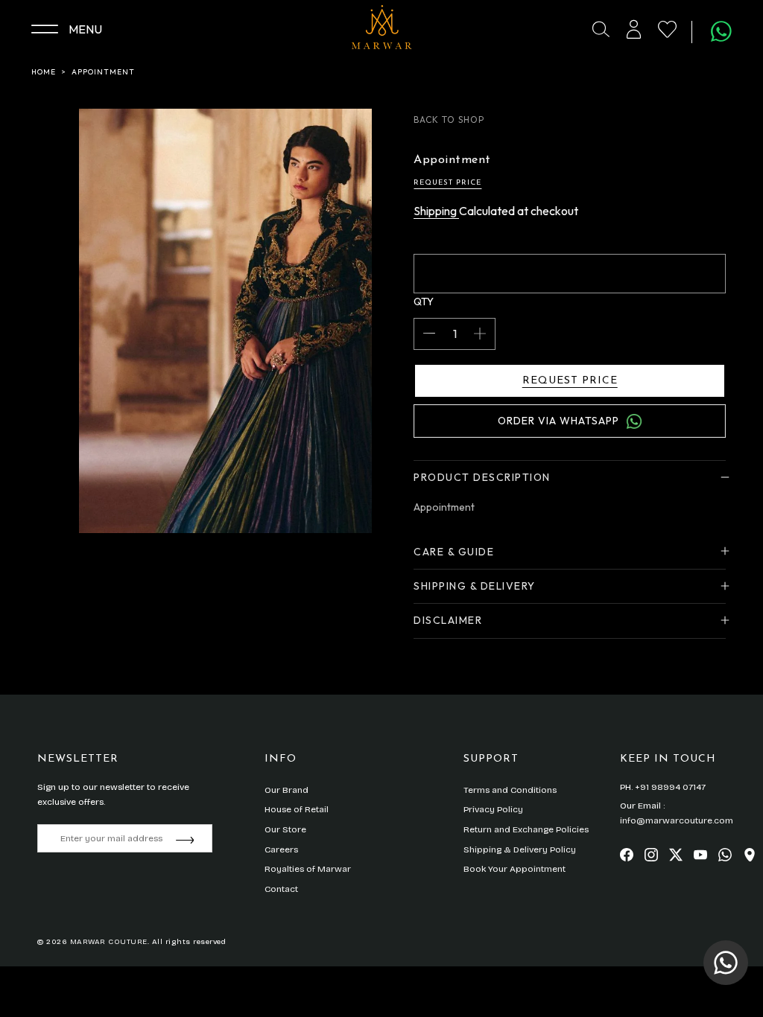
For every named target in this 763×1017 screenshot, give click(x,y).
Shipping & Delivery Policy (519, 849)
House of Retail (297, 809)
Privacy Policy (493, 809)
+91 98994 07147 (670, 787)
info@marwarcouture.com (676, 820)
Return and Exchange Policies (526, 829)
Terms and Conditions (510, 790)
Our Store (285, 829)
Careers (281, 849)
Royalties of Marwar (308, 869)
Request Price (447, 183)
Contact (281, 889)
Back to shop (449, 119)
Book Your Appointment (514, 869)
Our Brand (286, 790)
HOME (43, 72)
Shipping (436, 210)
